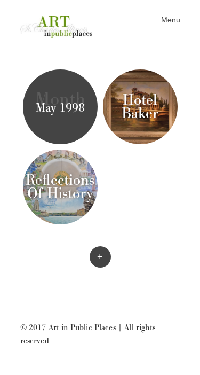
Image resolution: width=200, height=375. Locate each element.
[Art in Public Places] (60, 25)
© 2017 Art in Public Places (68, 327)
